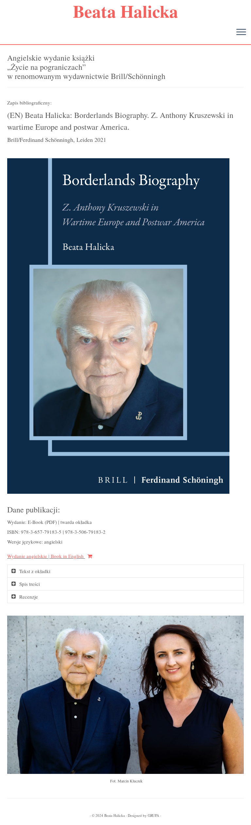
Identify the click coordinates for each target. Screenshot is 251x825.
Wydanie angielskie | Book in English (46, 556)
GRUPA (153, 815)
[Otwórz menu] (241, 32)
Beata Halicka (125, 11)
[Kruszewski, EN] (118, 325)
